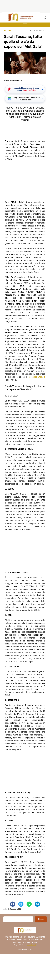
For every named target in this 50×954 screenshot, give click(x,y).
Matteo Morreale (31, 945)
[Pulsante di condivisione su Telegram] (37, 904)
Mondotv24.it (27, 949)
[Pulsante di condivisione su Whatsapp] (29, 904)
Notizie (7, 30)
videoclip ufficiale (37, 377)
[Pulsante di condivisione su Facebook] (12, 904)
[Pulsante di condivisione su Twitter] (20, 904)
